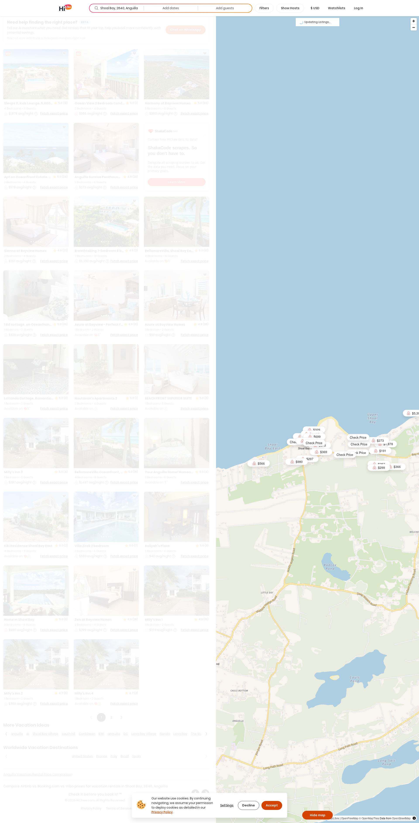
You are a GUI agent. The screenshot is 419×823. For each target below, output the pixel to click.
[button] (315, 8)
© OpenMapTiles (369, 818)
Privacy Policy (162, 812)
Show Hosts (290, 8)
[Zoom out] (413, 27)
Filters (264, 8)
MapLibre (333, 818)
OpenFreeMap (349, 818)
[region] (317, 419)
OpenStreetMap (401, 818)
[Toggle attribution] (414, 818)
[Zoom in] (413, 21)
